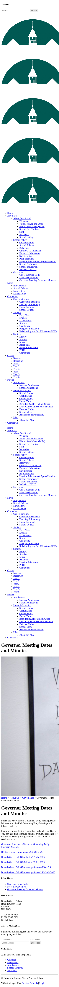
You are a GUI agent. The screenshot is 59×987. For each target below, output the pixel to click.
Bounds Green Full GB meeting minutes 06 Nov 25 (26, 867)
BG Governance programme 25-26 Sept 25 (22, 852)
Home (4, 798)
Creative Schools (29, 983)
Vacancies (12, 970)
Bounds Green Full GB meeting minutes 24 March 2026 (28, 872)
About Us (14, 798)
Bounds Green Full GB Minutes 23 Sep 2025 (23, 862)
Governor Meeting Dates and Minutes (25, 889)
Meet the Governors (16, 886)
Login (42, 983)
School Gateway (15, 968)
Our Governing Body (17, 884)
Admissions (12, 965)
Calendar (11, 959)
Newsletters (12, 962)
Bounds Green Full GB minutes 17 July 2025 (23, 857)
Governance (28, 798)
